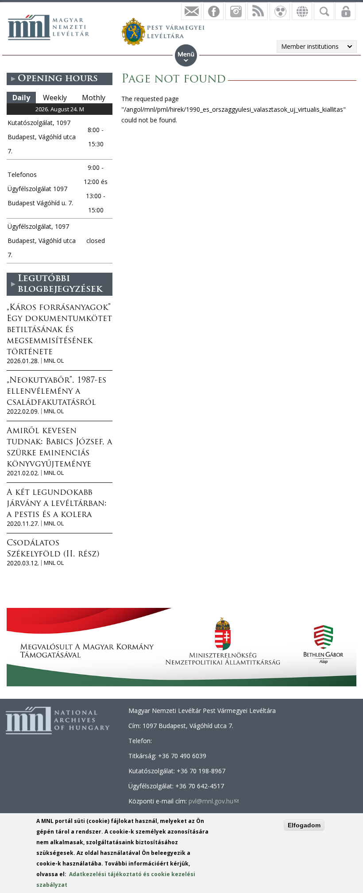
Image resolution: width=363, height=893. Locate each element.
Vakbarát (280, 11)
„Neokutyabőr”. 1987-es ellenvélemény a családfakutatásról (56, 392)
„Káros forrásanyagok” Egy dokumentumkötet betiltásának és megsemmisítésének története (59, 330)
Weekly (55, 97)
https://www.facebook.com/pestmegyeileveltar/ (213, 11)
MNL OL (54, 361)
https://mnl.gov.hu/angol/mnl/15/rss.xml (257, 11)
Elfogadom (304, 825)
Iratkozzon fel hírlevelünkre (191, 11)
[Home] (53, 26)
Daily (21, 97)
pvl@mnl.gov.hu (214, 801)
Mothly (93, 97)
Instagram (235, 11)
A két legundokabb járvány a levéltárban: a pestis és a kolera (57, 504)
